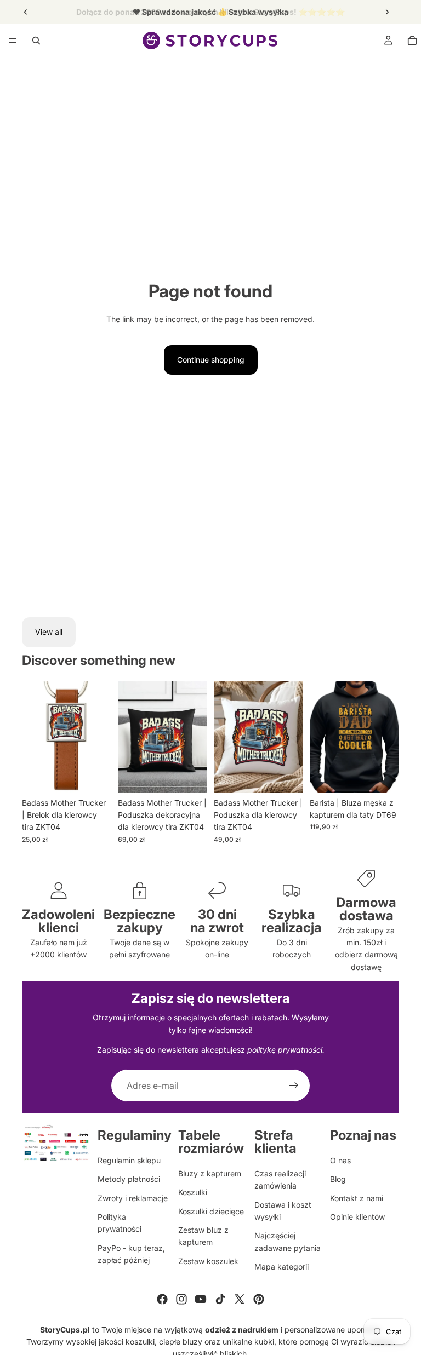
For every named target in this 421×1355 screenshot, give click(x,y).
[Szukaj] (36, 40)
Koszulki (192, 1192)
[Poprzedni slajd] (26, 12)
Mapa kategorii (281, 1266)
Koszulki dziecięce (211, 1211)
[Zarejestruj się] (293, 1085)
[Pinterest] (258, 1299)
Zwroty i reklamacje (133, 1198)
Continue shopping (210, 359)
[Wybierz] (286, 775)
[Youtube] (200, 1299)
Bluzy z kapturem (209, 1173)
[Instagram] (181, 1299)
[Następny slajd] (387, 12)
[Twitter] (239, 1299)
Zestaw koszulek (208, 1261)
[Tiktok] (220, 1299)
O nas (340, 1160)
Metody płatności (129, 1179)
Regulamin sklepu (129, 1160)
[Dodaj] (94, 775)
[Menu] (12, 40)
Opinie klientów (357, 1216)
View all (48, 631)
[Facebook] (162, 1299)
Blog (338, 1179)
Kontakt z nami (356, 1198)
